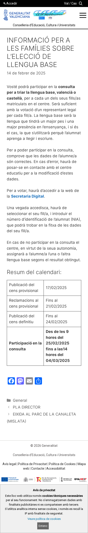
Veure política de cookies (44, 519)
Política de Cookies (62, 464)
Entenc (43, 526)
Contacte (37, 468)
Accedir (11, 3)
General (20, 400)
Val (66, 3)
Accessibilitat (55, 468)
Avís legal (9, 464)
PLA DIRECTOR (26, 407)
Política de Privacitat (32, 464)
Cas (74, 3)
